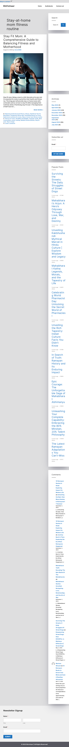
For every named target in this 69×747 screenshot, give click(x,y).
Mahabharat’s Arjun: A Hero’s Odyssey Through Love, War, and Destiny (58, 211)
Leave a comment (10, 123)
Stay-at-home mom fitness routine (32, 117)
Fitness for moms (10, 118)
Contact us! (60, 6)
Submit (8, 736)
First (4, 723)
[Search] (63, 25)
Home (40, 6)
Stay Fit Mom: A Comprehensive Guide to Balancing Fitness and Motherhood (21, 41)
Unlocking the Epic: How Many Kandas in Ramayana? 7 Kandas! (60, 499)
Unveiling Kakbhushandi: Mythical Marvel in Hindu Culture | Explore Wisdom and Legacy (58, 243)
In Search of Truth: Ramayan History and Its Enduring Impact (58, 363)
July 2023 (55, 125)
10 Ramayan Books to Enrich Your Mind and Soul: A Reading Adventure (61, 672)
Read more (38, 110)
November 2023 (57, 115)
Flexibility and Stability (22, 118)
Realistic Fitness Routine (28, 120)
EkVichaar (9, 6)
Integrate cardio (33, 118)
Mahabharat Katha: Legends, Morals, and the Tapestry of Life (58, 274)
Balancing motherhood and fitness (15, 113)
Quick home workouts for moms (12, 117)
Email (54, 144)
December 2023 (57, 112)
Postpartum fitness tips (17, 115)
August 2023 (56, 122)
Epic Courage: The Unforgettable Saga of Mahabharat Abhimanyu (58, 392)
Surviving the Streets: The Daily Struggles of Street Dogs (57, 182)
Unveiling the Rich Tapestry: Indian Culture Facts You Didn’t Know (57, 335)
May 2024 (55, 105)
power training (16, 120)
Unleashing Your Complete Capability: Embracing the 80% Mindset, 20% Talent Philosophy (58, 423)
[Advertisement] (59, 62)
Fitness (27, 113)
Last (24, 723)
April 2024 (55, 107)
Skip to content (5, 1)
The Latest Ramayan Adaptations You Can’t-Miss (58, 449)
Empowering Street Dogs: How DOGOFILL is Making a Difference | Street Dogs (60, 639)
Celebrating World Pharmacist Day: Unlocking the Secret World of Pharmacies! (58, 304)
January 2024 (56, 110)
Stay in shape (10, 121)
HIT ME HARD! (58, 154)
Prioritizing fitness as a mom (33, 115)
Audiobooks (49, 6)
